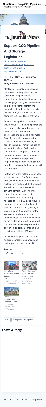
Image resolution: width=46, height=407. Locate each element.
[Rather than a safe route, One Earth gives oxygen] (29, 265)
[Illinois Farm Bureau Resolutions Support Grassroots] (11, 265)
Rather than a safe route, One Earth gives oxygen (29, 273)
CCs (7, 320)
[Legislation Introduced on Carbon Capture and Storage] (11, 291)
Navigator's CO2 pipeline (23, 320)
